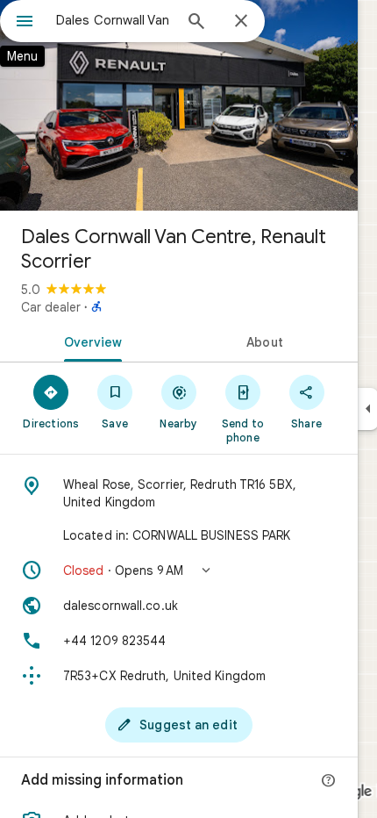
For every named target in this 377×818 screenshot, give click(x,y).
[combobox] (114, 20)
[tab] (89, 340)
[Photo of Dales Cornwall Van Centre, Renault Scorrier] (179, 105)
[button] (179, 570)
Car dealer (51, 307)
